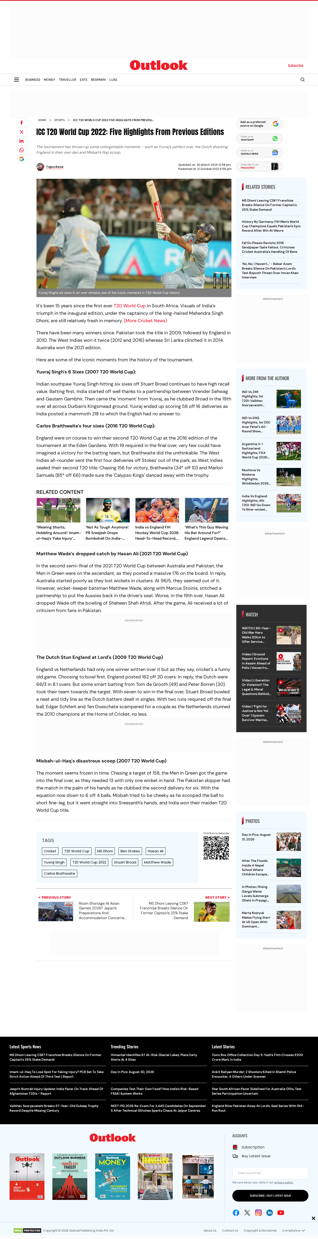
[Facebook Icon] (236, 1212)
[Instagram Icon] (258, 1212)
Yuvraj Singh (54, 862)
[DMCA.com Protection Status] (27, 1230)
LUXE (113, 80)
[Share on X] (21, 131)
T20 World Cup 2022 (89, 862)
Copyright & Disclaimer (260, 1230)
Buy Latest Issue (256, 1156)
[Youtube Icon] (280, 1212)
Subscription (253, 1147)
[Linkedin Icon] (269, 1212)
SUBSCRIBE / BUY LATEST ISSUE (270, 1196)
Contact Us (230, 1230)
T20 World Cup (130, 306)
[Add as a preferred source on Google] (21, 159)
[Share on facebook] (21, 122)
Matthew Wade (157, 862)
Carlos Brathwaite (59, 873)
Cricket (50, 851)
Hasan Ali (155, 851)
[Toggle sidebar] (16, 79)
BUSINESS (32, 80)
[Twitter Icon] (247, 1212)
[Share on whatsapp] (21, 150)
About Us (210, 1230)
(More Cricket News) (145, 321)
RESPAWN (98, 80)
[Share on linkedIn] (21, 140)
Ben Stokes (130, 851)
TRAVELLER (67, 80)
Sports (59, 120)
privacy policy (283, 1182)
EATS (83, 80)
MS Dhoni (105, 851)
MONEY (49, 80)
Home (42, 120)
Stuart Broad (125, 862)
